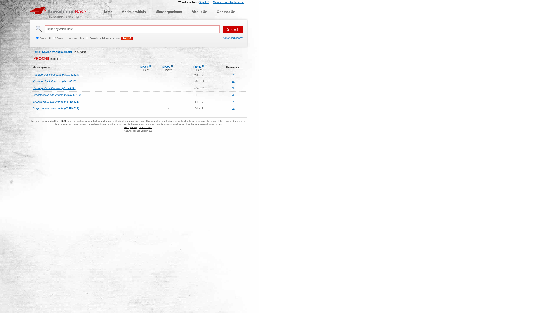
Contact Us (226, 12)
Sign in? (204, 2)
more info (47, 58)
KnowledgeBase (57, 12)
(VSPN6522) (56, 108)
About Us (199, 12)
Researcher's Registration (228, 2)
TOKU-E (62, 121)
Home (107, 12)
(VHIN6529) (54, 81)
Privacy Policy (130, 127)
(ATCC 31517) (56, 74)
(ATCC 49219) (57, 95)
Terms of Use (145, 127)
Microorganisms (168, 12)
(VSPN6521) (56, 101)
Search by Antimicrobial (57, 51)
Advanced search (233, 38)
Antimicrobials (134, 12)
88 (233, 74)
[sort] (150, 66)
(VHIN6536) (54, 88)
